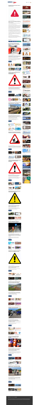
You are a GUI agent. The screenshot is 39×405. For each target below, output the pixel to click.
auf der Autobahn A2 (14, 56)
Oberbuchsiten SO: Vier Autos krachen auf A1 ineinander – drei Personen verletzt (14, 307)
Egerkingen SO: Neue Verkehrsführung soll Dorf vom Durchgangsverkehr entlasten (14, 282)
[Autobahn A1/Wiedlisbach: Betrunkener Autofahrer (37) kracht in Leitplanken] (14, 227)
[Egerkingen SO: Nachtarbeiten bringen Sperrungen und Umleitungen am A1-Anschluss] (14, 342)
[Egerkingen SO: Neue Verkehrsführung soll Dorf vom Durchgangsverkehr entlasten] (14, 287)
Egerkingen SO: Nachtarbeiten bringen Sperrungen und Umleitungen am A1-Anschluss (13, 337)
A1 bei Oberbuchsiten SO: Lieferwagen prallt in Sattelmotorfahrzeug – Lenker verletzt (14, 103)
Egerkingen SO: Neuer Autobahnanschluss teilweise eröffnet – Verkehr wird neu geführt (14, 366)
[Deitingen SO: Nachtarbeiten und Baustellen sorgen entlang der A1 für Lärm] (14, 198)
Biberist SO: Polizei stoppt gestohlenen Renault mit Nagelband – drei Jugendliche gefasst (14, 44)
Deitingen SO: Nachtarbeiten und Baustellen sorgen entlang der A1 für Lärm (14, 191)
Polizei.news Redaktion (12, 86)
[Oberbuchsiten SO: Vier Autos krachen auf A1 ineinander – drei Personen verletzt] (14, 313)
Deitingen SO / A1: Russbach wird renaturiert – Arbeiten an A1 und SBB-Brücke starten (14, 251)
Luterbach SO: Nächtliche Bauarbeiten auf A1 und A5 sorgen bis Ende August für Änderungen (14, 161)
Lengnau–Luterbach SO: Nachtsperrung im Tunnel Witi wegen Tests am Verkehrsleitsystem (14, 73)
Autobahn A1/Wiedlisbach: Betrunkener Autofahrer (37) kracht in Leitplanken (13, 221)
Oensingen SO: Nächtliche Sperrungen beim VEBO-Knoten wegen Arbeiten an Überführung (14, 132)
